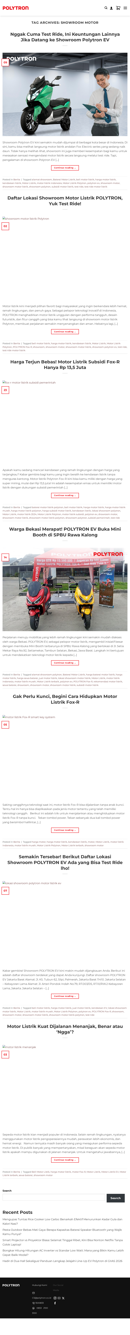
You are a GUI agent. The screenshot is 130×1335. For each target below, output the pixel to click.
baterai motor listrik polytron (47, 507)
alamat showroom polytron (47, 674)
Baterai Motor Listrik (64, 179)
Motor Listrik (29, 183)
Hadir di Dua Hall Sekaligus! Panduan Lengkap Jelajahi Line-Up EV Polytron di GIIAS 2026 (62, 1261)
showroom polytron (40, 186)
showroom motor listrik (15, 186)
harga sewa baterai (27, 678)
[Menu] (125, 8)
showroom (39, 347)
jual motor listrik (48, 678)
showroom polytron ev (104, 347)
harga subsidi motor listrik (56, 510)
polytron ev (93, 183)
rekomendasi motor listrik (108, 681)
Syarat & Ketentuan (64, 1324)
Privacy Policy (42, 1324)
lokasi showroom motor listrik (74, 678)
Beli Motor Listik (41, 1171)
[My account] (111, 8)
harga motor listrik (105, 179)
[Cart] (118, 8)
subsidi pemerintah (99, 517)
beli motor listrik (85, 179)
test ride (78, 186)
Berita (16, 179)
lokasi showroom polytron (106, 510)
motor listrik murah (25, 681)
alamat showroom (42, 179)
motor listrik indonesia (49, 183)
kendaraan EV (99, 1008)
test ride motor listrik (95, 186)
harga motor (39, 841)
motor (91, 841)
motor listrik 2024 (27, 514)
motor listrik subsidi (73, 514)
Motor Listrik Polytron (74, 183)
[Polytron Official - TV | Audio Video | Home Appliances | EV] (16, 8)
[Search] (106, 8)
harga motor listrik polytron (26, 510)
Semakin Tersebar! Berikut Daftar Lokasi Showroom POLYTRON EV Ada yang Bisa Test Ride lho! (65, 862)
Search (7, 1190)
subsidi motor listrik (62, 186)
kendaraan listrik (12, 183)
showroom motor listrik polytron (46, 517)
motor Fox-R (79, 1171)
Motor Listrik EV (110, 1171)
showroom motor (110, 183)
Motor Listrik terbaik (48, 681)
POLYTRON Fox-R (22, 347)
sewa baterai (9, 685)
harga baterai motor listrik (100, 674)
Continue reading (65, 167)
